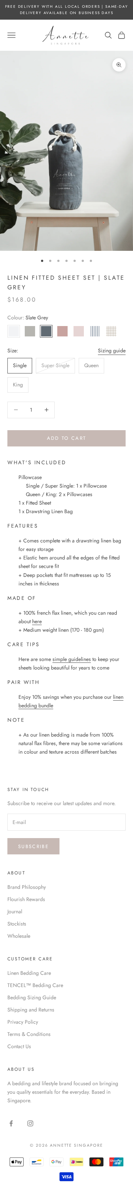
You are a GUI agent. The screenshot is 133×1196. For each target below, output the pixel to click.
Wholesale (18, 936)
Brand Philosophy (26, 887)
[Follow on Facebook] (11, 1123)
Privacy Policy (22, 1022)
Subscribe (33, 846)
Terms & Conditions (29, 1034)
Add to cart (66, 438)
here (37, 621)
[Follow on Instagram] (30, 1123)
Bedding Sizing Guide (31, 997)
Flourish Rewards (26, 899)
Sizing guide (112, 350)
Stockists (16, 923)
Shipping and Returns (30, 1009)
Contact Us (19, 1046)
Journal (14, 911)
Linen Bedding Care (29, 973)
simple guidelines (71, 659)
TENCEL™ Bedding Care (35, 985)
